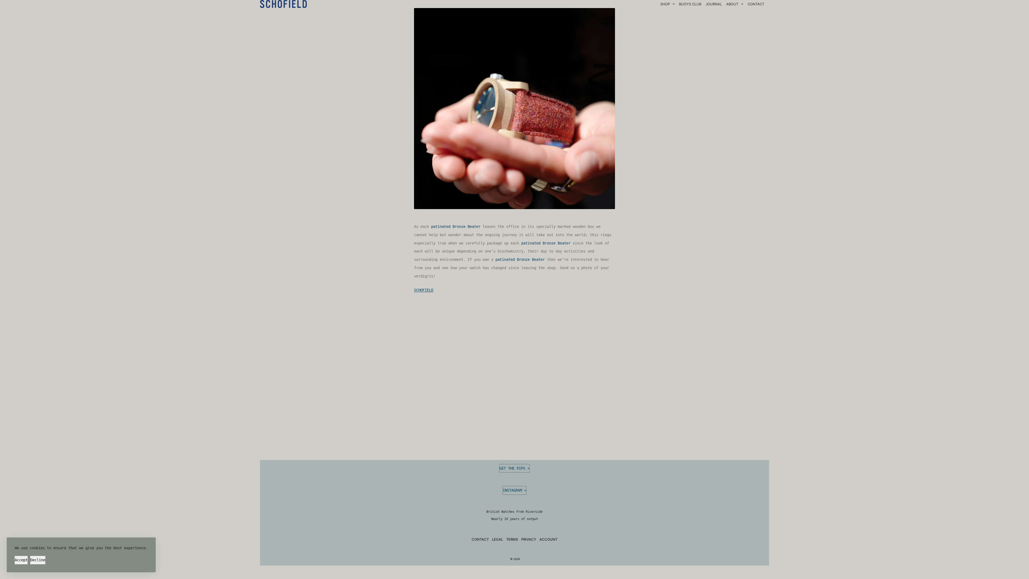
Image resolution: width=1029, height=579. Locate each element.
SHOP (665, 4)
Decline (37, 560)
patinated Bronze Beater (455, 226)
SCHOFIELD (423, 290)
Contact (480, 539)
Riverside (534, 512)
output (532, 519)
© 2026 (514, 559)
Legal (497, 539)
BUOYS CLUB (690, 4)
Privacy (528, 539)
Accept (21, 560)
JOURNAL (714, 4)
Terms (512, 539)
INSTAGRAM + (514, 490)
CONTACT (756, 4)
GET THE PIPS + (514, 468)
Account (548, 539)
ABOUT (732, 4)
